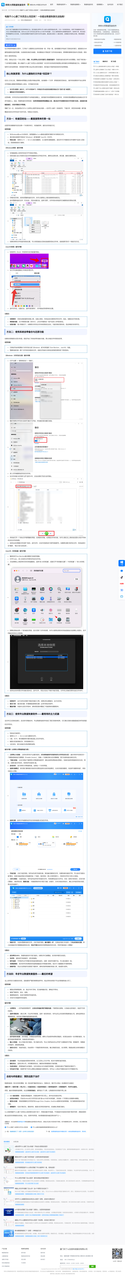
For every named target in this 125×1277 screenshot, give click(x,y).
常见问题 (23, 1259)
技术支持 (110, 4)
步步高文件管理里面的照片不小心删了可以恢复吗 (37, 1173)
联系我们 (43, 1259)
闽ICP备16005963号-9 (78, 1269)
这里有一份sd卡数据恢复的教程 (33, 1215)
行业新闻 (23, 1263)
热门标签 (113, 61)
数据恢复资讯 (88, 4)
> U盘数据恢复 (117, 45)
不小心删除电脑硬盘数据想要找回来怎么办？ (45, 1127)
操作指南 (23, 1252)
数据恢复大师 (21, 1121)
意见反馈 (63, 1273)
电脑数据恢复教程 (19, 1152)
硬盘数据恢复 (5, 1252)
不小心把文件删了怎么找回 (31, 1183)
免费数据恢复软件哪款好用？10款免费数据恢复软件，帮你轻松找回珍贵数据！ (73, 1131)
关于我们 (120, 4)
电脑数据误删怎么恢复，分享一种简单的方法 (36, 1236)
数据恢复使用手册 (25, 1256)
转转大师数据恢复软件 (26, 20)
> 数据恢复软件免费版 (99, 39)
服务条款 (43, 1252)
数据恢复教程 (74, 4)
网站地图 (68, 1273)
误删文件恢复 (5, 1259)
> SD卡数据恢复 (117, 42)
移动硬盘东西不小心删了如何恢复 (33, 1162)
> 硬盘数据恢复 (117, 39)
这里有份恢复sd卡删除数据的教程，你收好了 (53, 1215)
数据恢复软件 (61, 4)
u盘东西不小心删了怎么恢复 (32, 1152)
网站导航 (72, 1273)
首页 (51, 4)
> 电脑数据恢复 (97, 45)
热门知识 (96, 61)
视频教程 (99, 4)
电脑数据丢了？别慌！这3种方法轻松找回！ (22, 1131)
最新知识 (105, 61)
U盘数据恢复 (5, 1256)
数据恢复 (59, 59)
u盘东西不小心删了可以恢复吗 (47, 1152)
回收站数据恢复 (6, 1263)
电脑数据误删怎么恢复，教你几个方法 (34, 1194)
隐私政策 (43, 1256)
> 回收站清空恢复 (98, 42)
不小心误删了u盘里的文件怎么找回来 (17, 1127)
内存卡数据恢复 (6, 1266)
